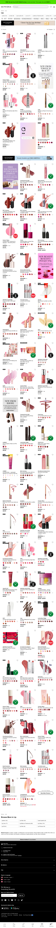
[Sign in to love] (52, 33)
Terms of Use (9, 915)
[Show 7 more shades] (35, 740)
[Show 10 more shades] (35, 681)
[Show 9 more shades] (35, 84)
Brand (42, 18)
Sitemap (20, 915)
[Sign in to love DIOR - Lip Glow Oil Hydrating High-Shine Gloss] (35, 542)
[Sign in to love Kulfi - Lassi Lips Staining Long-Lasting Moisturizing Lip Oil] (52, 194)
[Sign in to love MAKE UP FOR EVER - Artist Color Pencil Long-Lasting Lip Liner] (17, 484)
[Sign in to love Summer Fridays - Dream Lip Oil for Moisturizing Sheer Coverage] (17, 690)
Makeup (2, 10)
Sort (5, 18)
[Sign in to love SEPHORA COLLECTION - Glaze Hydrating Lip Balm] (52, 542)
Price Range (36, 18)
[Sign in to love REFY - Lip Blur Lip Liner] (17, 514)
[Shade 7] (21, 56)
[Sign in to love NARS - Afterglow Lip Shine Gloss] (17, 369)
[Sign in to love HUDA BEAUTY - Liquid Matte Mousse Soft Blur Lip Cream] (17, 313)
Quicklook (10, 47)
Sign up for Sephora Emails (7, 892)
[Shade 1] (3, 54)
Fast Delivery (17, 18)
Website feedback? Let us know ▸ (28, 839)
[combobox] (30, 7)
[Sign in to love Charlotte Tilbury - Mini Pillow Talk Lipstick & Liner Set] (52, 690)
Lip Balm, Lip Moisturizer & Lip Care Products (23, 832)
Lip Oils (35, 834)
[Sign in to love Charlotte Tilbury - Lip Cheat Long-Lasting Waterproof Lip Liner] (52, 484)
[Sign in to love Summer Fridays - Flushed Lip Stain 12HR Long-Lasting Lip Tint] (52, 720)
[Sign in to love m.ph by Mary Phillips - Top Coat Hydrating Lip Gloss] (52, 602)
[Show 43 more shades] (17, 304)
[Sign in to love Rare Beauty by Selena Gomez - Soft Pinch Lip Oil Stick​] (52, 123)
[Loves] (50, 7)
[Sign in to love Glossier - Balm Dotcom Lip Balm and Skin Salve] (52, 283)
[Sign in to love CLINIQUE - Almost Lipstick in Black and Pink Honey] (17, 426)
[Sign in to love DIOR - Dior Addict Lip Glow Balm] (35, 690)
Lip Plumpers (17, 834)
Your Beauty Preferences (26, 18)
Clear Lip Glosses (41, 834)
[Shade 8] (23, 56)
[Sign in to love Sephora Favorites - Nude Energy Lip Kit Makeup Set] (17, 343)
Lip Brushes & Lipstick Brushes (26, 834)
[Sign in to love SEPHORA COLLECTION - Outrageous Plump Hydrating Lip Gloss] (35, 572)
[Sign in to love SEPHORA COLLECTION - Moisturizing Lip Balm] (35, 514)
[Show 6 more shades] (52, 114)
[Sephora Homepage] (6, 7)
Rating (47, 18)
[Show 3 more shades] (35, 54)
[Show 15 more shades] (35, 185)
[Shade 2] (6, 54)
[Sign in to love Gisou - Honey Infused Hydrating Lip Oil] (52, 313)
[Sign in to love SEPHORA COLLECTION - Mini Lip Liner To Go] (52, 343)
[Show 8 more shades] (35, 563)
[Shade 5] (12, 54)
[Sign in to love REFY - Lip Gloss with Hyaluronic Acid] (17, 602)
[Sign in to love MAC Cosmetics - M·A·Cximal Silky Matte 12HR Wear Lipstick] (52, 224)
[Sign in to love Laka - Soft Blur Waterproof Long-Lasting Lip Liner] (35, 602)
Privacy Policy (3, 915)
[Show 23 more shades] (52, 244)
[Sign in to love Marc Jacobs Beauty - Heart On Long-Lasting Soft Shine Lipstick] (35, 720)
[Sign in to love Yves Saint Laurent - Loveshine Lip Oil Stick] (52, 750)
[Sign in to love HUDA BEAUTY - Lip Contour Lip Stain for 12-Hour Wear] (35, 33)
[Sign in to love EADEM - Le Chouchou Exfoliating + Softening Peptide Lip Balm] (35, 93)
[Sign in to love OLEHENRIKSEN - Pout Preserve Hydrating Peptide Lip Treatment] (35, 778)
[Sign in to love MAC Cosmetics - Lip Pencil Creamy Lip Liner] (35, 750)
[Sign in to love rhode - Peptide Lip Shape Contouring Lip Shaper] (52, 93)
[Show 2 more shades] (52, 185)
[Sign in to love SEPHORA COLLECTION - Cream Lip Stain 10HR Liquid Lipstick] (17, 283)
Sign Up (21, 895)
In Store (10, 18)
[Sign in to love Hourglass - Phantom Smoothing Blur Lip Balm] (35, 484)
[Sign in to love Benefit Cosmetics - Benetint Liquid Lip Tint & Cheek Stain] (17, 778)
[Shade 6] (14, 54)
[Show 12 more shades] (52, 505)
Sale (52, 18)
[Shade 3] (8, 54)
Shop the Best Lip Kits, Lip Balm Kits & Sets (43, 832)
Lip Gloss (11, 832)
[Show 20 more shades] (35, 769)
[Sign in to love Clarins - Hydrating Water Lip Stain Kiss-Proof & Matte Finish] (35, 224)
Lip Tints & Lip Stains (8, 834)
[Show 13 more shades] (17, 505)
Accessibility (15, 915)
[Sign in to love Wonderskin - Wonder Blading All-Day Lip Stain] (52, 660)
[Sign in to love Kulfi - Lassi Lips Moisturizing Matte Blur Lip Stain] (17, 33)
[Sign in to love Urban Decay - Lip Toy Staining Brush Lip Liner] (52, 398)
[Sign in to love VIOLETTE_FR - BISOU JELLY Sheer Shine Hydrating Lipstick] (52, 426)
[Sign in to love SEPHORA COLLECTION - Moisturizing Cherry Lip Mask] (17, 630)
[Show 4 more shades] (35, 274)
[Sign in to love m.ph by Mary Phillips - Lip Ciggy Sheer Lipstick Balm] (35, 426)
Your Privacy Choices (27, 915)
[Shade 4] (10, 54)
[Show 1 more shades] (17, 740)
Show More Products (45, 793)
